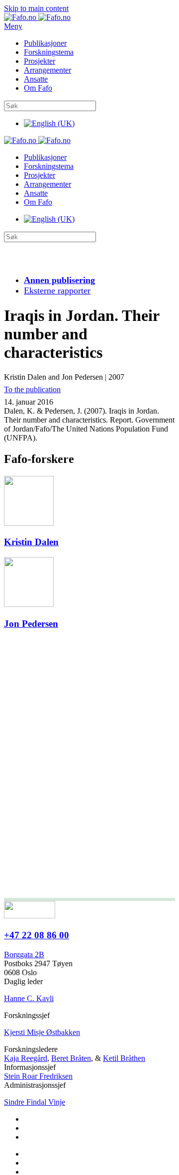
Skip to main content (36, 8)
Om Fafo (38, 88)
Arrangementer (47, 70)
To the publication (32, 389)
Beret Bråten (71, 1058)
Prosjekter (39, 61)
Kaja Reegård (25, 1058)
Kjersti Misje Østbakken (42, 1032)
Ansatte (36, 79)
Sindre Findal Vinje (34, 1102)
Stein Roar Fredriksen (38, 1076)
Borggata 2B (24, 954)
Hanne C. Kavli (29, 998)
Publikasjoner (45, 43)
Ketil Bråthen (124, 1058)
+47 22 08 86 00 (36, 935)
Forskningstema (49, 52)
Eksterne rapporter (57, 290)
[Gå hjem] (37, 17)
